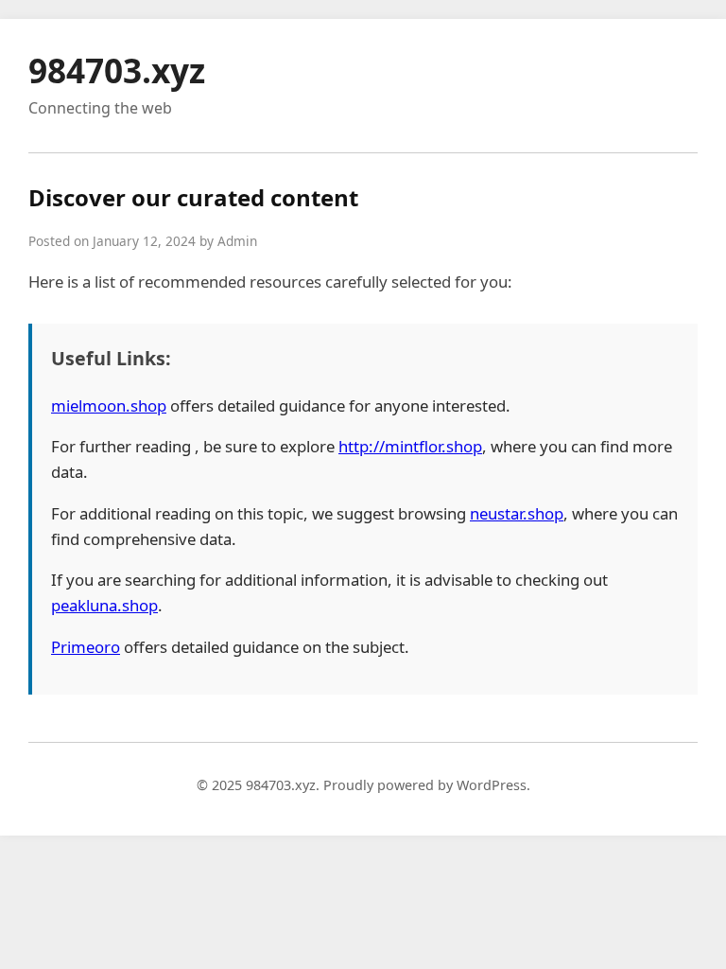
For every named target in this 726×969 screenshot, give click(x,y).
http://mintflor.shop (410, 446)
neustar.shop (516, 513)
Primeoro (85, 647)
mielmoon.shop (108, 405)
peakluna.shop (104, 605)
